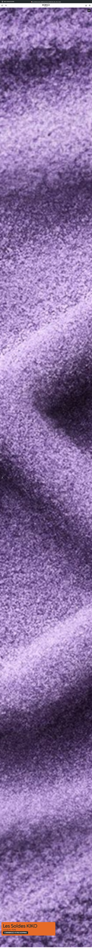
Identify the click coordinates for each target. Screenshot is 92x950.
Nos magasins (9, 1)
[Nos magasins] (2, 2)
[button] (89, 10)
